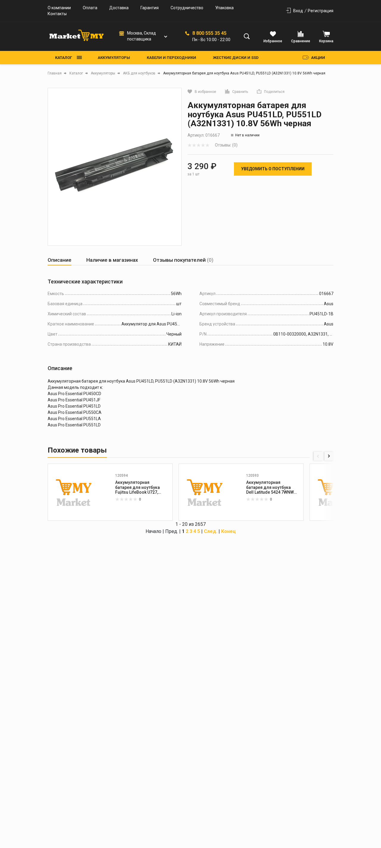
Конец (228, 531)
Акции (318, 57)
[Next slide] (328, 456)
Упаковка (224, 7)
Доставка (119, 7)
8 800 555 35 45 (209, 33)
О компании (59, 7)
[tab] (59, 260)
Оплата (90, 7)
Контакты (57, 13)
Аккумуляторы (114, 57)
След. (210, 531)
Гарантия (149, 7)
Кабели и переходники (171, 57)
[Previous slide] (318, 456)
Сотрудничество (187, 7)
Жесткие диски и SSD (236, 57)
